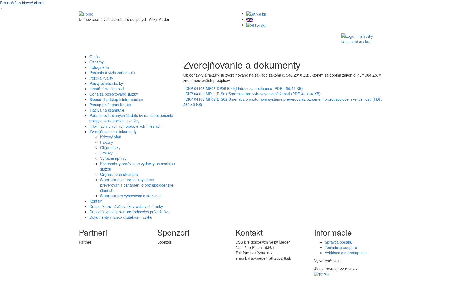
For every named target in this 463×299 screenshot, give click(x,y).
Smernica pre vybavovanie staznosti (130, 195)
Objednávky (110, 147)
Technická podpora (341, 247)
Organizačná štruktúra (119, 174)
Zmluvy (106, 153)
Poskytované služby (106, 83)
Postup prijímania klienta (110, 104)
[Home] (86, 13)
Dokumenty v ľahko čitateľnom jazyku (120, 217)
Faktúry (106, 142)
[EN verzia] (249, 19)
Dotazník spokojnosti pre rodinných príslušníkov (129, 211)
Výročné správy (113, 158)
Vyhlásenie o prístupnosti (346, 252)
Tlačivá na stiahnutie (106, 110)
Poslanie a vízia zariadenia (112, 72)
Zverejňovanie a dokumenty (113, 131)
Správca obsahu (338, 242)
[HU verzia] (256, 24)
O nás (94, 56)
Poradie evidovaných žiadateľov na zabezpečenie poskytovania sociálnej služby (131, 118)
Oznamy (96, 62)
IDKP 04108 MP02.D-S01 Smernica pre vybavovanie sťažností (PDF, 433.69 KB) (252, 93)
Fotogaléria (99, 67)
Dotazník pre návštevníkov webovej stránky (126, 206)
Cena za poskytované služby (113, 94)
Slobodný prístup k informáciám (116, 99)
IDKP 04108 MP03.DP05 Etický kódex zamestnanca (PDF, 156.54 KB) (243, 88)
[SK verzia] (256, 13)
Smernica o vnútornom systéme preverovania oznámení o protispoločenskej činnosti (137, 185)
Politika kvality (101, 78)
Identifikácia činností (106, 88)
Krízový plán (110, 136)
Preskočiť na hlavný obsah (22, 2)
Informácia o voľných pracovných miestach (125, 126)
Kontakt (95, 201)
